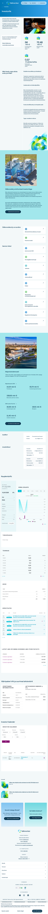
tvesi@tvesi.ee (26, 839)
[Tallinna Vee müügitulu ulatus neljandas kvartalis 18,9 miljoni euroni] (4, 794)
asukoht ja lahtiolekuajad (28, 845)
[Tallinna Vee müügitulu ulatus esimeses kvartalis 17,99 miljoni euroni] (4, 784)
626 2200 (26, 841)
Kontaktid (34, 3)
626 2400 (26, 851)
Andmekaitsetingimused (20, 901)
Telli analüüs (29, 455)
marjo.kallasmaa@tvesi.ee (8, 45)
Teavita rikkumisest (42, 901)
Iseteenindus (42, 3)
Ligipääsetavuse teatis (7, 901)
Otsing (25, 3)
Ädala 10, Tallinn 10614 (23, 858)
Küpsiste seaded (31, 901)
